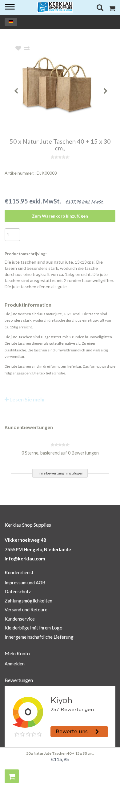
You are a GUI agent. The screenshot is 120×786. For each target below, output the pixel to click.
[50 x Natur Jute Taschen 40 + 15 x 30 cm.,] (69, 85)
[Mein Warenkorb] (112, 9)
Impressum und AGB (25, 582)
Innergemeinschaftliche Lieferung (39, 637)
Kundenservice (20, 618)
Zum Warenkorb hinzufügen (60, 216)
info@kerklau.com (25, 558)
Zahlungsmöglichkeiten (28, 600)
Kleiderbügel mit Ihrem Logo (33, 627)
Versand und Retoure (26, 609)
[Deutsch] (11, 22)
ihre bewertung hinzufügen (61, 473)
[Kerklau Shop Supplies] (55, 7)
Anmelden (15, 663)
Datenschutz (18, 591)
